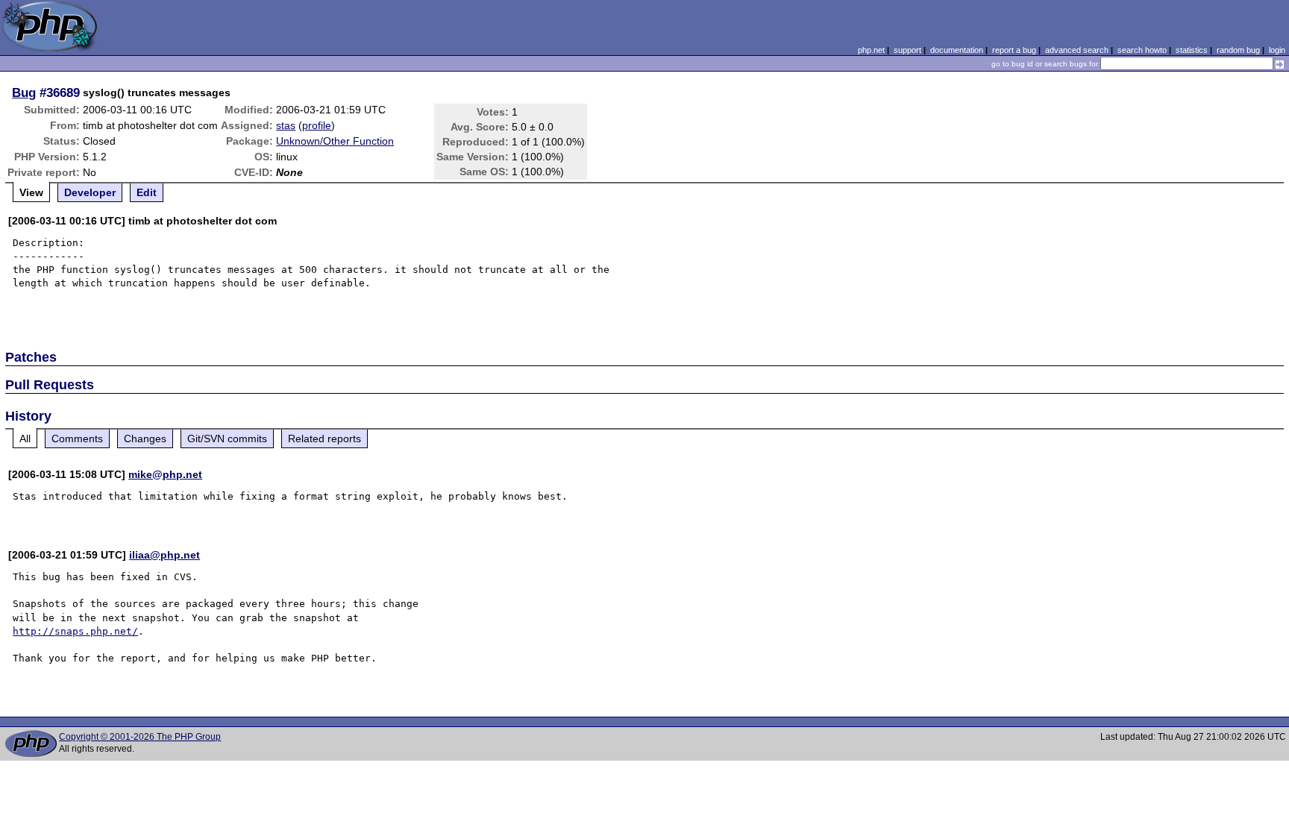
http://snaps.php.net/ (75, 631)
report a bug (1014, 49)
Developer (90, 192)
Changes (145, 438)
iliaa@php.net (164, 555)
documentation (956, 49)
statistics (1192, 49)
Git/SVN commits (227, 438)
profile (316, 125)
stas (285, 125)
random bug (1238, 49)
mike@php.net (165, 474)
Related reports (324, 438)
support (907, 49)
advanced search (1076, 49)
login (1277, 49)
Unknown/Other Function (335, 141)
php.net (871, 49)
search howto (1142, 49)
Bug (24, 92)
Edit (147, 192)
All (25, 438)
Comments (77, 438)
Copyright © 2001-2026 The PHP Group (140, 737)
